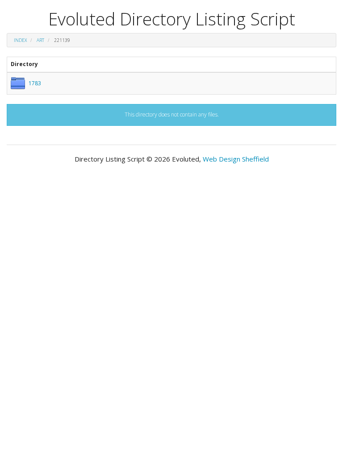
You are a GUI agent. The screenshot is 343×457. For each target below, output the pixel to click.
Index (20, 40)
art (40, 40)
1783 (35, 83)
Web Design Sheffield (236, 158)
